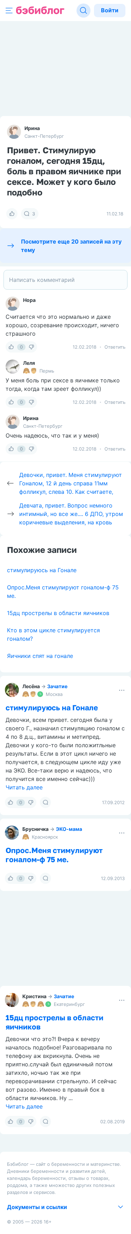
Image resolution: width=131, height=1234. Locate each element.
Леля (29, 363)
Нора (29, 300)
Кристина (34, 996)
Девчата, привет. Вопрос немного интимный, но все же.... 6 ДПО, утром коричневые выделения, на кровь (71, 514)
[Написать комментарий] (65, 279)
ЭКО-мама (69, 829)
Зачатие (57, 686)
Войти (109, 10)
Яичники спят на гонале (40, 655)
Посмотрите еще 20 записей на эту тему (71, 245)
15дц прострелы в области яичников (58, 612)
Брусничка (35, 829)
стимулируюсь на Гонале (42, 570)
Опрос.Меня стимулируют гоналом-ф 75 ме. (54, 855)
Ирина (32, 128)
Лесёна (31, 686)
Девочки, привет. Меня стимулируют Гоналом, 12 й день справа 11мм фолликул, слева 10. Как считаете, (70, 483)
